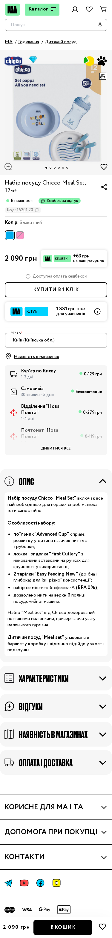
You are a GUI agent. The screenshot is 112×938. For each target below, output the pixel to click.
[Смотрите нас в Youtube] (24, 883)
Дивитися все (56, 448)
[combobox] (56, 340)
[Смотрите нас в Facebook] (40, 883)
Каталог (38, 9)
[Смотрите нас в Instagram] (56, 883)
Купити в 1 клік (56, 289)
